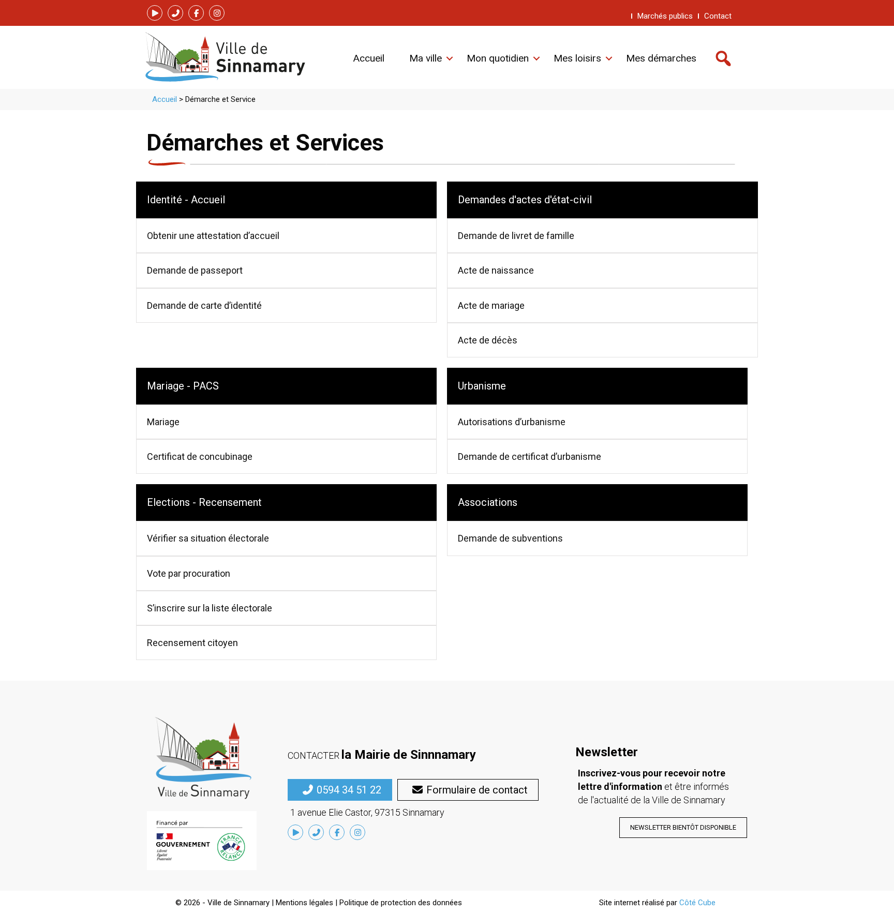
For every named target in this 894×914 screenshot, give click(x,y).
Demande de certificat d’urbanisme (529, 456)
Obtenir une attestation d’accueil (213, 235)
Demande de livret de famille (516, 235)
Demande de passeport (195, 270)
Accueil (164, 99)
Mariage (163, 421)
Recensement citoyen (192, 642)
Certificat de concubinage (199, 456)
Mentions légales (304, 902)
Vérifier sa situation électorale (208, 538)
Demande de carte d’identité (204, 305)
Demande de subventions (510, 538)
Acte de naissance (496, 270)
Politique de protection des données (400, 902)
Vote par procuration (188, 573)
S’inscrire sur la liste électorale (209, 608)
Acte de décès (487, 340)
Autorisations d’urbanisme (511, 421)
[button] (154, 13)
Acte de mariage (491, 305)
